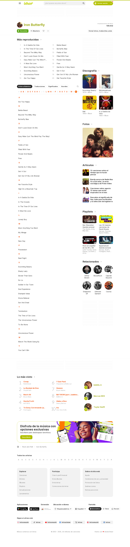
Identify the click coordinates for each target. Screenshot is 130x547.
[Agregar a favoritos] (43, 31)
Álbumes (22, 482)
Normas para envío (91, 490)
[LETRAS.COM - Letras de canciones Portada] (28, 3)
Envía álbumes (57, 479)
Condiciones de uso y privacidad (96, 479)
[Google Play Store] (22, 508)
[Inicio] (18, 447)
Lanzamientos (24, 493)
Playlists (22, 486)
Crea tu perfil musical (59, 475)
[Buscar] (83, 3)
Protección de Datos (92, 482)
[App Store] (34, 508)
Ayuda (87, 475)
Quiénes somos (90, 486)
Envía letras (56, 482)
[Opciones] (48, 31)
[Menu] (20, 3)
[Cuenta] (111, 3)
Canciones (23, 475)
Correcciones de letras (60, 486)
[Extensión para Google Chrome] (46, 508)
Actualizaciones (24, 490)
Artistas (22, 479)
